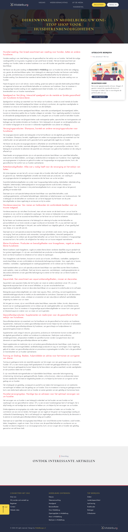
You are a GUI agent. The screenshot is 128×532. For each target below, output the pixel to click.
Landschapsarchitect (93, 500)
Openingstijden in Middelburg (58, 513)
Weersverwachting (59, 2)
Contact (12, 507)
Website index (14, 510)
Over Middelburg (54, 510)
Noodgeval (78, 7)
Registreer (13, 503)
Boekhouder (91, 507)
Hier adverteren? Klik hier (100, 57)
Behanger (90, 510)
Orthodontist (91, 513)
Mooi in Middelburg (55, 517)
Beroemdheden (53, 507)
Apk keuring (91, 503)
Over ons (13, 497)
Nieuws (42, 2)
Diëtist (89, 497)
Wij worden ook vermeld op (19, 500)
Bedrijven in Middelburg (56, 520)
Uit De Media (77, 2)
